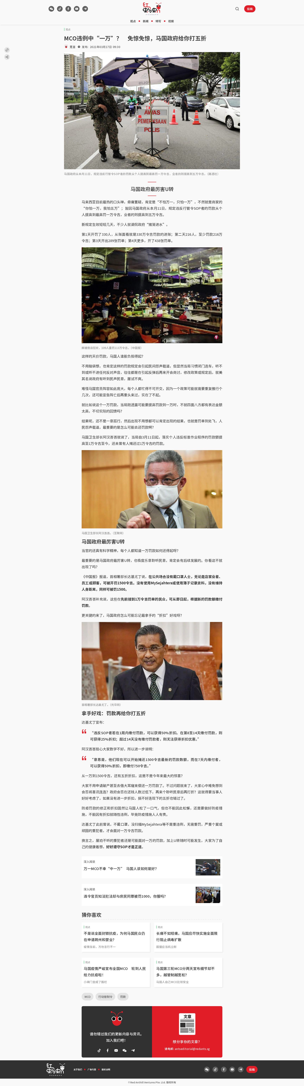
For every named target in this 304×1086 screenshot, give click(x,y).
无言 (72, 47)
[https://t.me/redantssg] (85, 9)
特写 (158, 21)
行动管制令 (105, 997)
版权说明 (106, 1069)
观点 (133, 21)
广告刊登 (92, 1069)
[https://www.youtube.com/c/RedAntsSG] (77, 9)
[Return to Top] (296, 1079)
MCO (87, 997)
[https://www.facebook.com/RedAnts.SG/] (68, 9)
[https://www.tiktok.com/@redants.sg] (60, 9)
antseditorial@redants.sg (192, 1049)
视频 (171, 21)
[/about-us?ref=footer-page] (51, 9)
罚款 (123, 997)
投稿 (250, 9)
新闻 (145, 21)
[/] (152, 8)
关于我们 (78, 1069)
